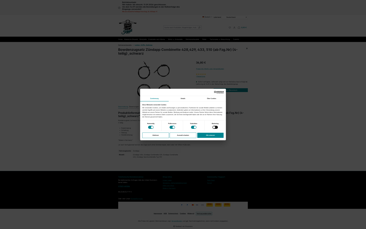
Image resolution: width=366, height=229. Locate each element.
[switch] (172, 127)
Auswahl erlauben (183, 135)
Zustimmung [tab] (154, 98)
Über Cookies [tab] (211, 98)
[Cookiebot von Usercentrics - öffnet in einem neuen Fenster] (215, 92)
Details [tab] (183, 98)
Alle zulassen (210, 135)
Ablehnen (155, 135)
